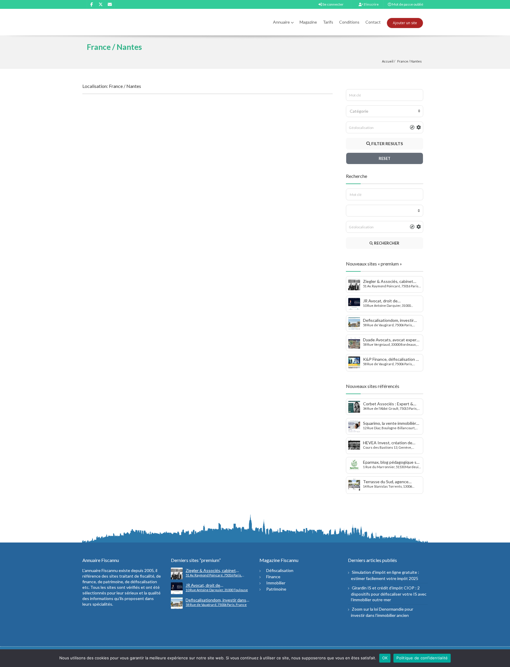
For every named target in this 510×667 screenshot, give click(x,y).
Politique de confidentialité (422, 657)
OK (385, 657)
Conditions (349, 21)
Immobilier (275, 582)
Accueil (387, 61)
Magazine (308, 21)
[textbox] (384, 111)
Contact (373, 21)
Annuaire (281, 21)
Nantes (416, 61)
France (402, 61)
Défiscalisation (279, 570)
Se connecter (333, 4)
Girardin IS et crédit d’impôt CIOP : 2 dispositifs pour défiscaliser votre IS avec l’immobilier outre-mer (388, 593)
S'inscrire (371, 4)
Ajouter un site (405, 22)
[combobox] (385, 111)
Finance (273, 576)
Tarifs (328, 21)
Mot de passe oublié (407, 4)
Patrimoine (276, 588)
